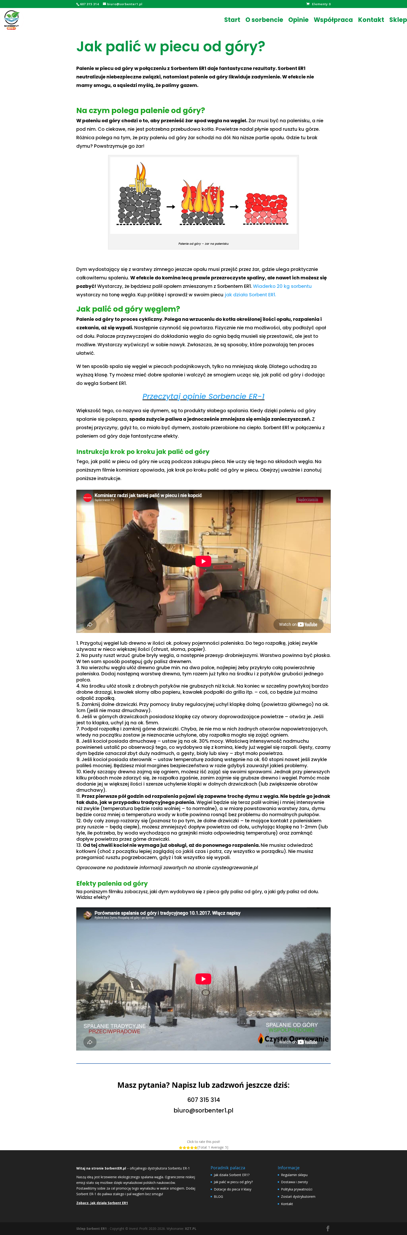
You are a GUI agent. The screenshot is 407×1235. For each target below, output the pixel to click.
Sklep (398, 20)
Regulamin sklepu (294, 1175)
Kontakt (371, 20)
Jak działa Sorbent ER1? (231, 1175)
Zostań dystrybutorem (298, 1196)
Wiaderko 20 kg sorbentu (282, 286)
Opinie (298, 20)
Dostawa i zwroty (294, 1182)
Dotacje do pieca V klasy (232, 1189)
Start (232, 20)
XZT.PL (190, 1228)
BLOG (218, 1196)
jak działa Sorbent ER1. (250, 294)
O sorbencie (264, 20)
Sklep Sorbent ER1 (91, 1228)
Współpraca (333, 20)
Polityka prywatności (296, 1189)
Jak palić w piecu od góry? (233, 1182)
